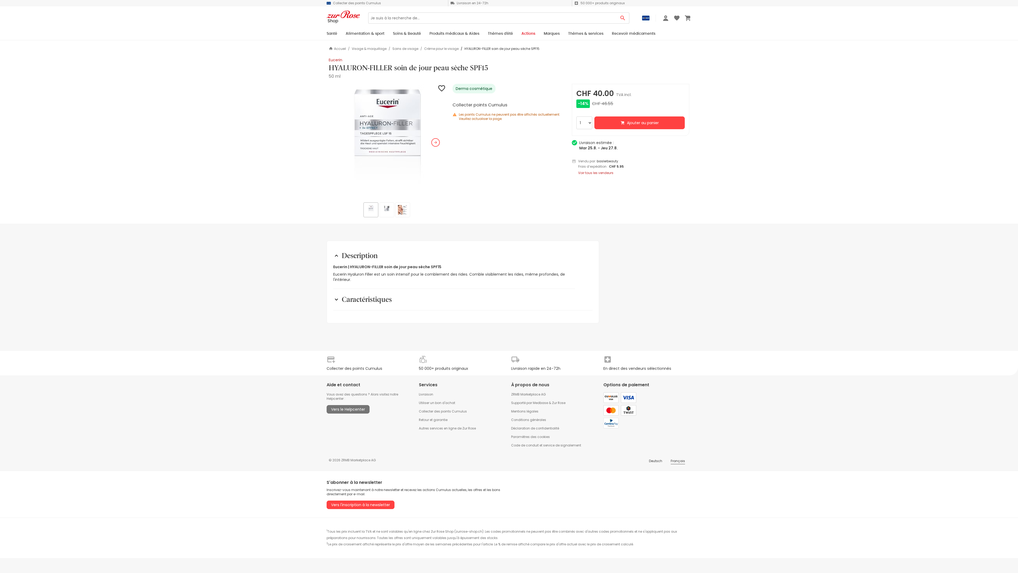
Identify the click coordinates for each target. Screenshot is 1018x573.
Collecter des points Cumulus (443, 411)
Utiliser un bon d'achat (437, 403)
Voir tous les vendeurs (595, 173)
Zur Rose (558, 403)
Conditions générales (528, 420)
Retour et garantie (433, 420)
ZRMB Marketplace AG (528, 394)
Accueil (340, 48)
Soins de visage (405, 49)
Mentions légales (524, 411)
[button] (387, 142)
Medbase (540, 403)
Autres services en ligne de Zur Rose (447, 428)
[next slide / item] (435, 142)
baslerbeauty (607, 161)
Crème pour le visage (441, 49)
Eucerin (335, 60)
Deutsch (655, 461)
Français (678, 461)
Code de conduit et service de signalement (546, 445)
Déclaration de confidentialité (535, 428)
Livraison (426, 394)
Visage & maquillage (369, 49)
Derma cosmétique (474, 88)
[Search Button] (622, 18)
